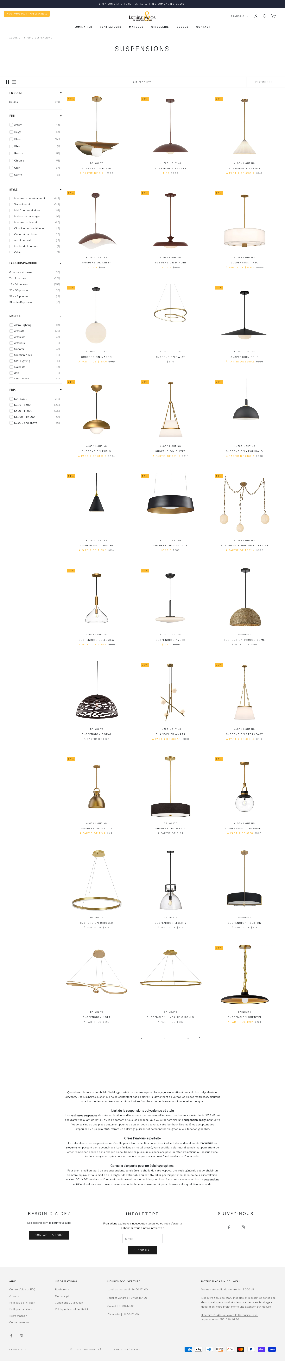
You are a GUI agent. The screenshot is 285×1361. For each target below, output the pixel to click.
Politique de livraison (22, 1302)
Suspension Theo (245, 262)
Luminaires (83, 26)
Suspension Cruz (245, 356)
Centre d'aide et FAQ (22, 1289)
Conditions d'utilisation (69, 1302)
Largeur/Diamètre (23, 263)
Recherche (62, 1289)
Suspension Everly (170, 828)
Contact (203, 26)
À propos (14, 1296)
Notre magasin (18, 1315)
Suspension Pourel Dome (244, 639)
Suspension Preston (244, 922)
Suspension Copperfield (245, 828)
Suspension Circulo (96, 922)
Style (13, 189)
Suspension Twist (170, 356)
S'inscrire (142, 1250)
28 (188, 1038)
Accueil (14, 38)
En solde (16, 92)
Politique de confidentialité (71, 1309)
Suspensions (43, 38)
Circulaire (160, 26)
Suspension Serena (244, 168)
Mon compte (62, 1296)
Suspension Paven (96, 168)
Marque (15, 315)
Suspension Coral (97, 734)
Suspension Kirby (96, 262)
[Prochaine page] (200, 1038)
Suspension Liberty (171, 922)
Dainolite (96, 163)
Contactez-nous (49, 1235)
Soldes (182, 26)
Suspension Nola (97, 1017)
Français (237, 16)
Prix (12, 389)
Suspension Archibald (244, 451)
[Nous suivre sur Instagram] (242, 1227)
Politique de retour (20, 1309)
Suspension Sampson (170, 545)
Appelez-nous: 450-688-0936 (220, 1319)
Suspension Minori (170, 262)
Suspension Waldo (96, 828)
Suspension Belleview (97, 639)
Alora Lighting (244, 163)
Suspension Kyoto (171, 639)
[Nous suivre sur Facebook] (228, 1227)
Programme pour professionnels (26, 13)
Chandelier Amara (171, 734)
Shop (27, 38)
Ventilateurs (110, 26)
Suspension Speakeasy (244, 734)
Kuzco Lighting (170, 163)
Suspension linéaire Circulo (170, 1017)
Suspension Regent (171, 168)
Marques (136, 26)
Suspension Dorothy (96, 545)
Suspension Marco (96, 356)
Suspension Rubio (96, 451)
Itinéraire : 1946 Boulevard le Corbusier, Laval (229, 1315)
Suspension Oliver (170, 451)
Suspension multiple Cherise (244, 545)
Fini (12, 115)
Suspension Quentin (244, 1017)
